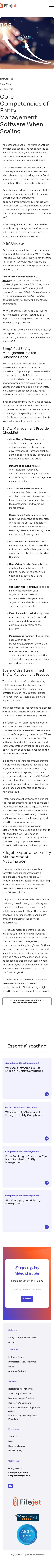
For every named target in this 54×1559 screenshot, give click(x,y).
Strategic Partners (17, 1371)
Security (12, 1342)
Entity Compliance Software (22, 1337)
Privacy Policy (15, 1450)
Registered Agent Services (21, 1389)
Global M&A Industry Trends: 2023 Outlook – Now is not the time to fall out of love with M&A (27, 258)
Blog (10, 1441)
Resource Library (16, 1446)
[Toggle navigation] (51, 5)
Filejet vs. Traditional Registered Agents (24, 1409)
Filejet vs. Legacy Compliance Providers (22, 1417)
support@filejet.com (19, 1476)
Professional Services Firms (22, 1362)
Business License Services (21, 1398)
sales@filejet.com (18, 1472)
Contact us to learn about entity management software (27, 1001)
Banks (11, 1366)
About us (12, 1436)
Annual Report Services (19, 1393)
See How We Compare (19, 1403)
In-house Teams (16, 1357)
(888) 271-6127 (16, 1468)
